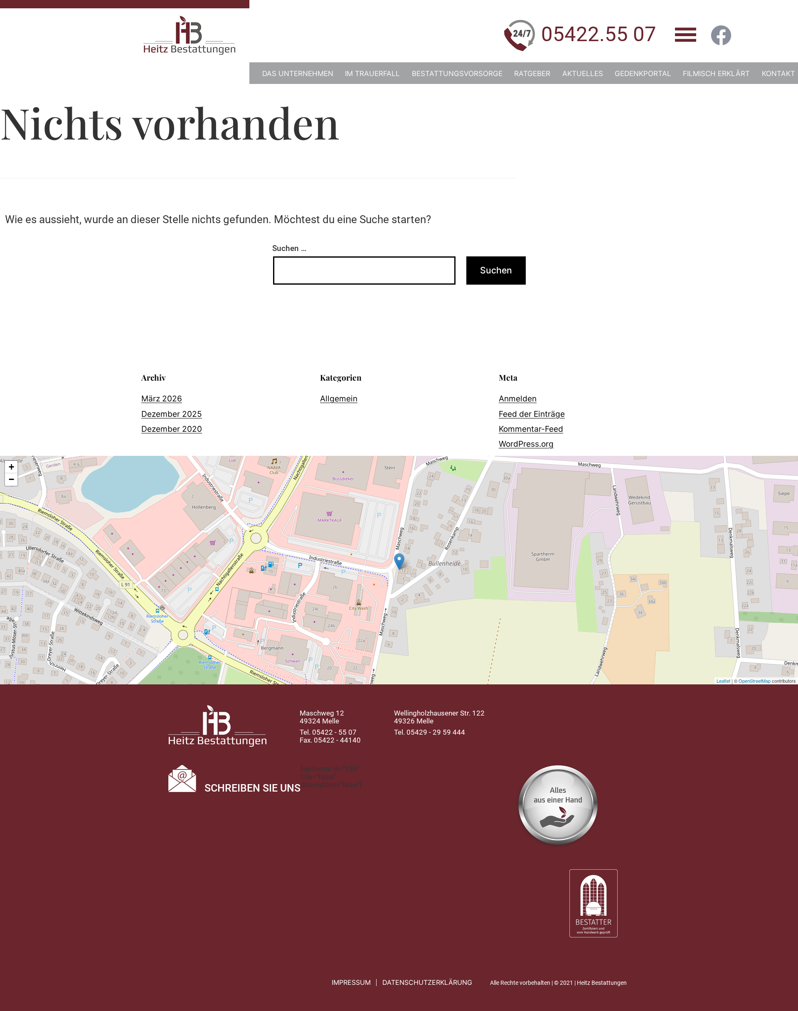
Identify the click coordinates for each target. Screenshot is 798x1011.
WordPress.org (526, 444)
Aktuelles (582, 73)
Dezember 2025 (171, 414)
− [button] (11, 479)
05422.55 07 (598, 34)
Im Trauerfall (372, 73)
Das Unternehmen (297, 73)
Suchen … (289, 248)
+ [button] (11, 467)
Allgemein (338, 398)
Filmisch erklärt (716, 73)
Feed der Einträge (532, 414)
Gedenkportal (643, 73)
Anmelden (518, 398)
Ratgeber (532, 73)
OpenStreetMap (755, 680)
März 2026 (161, 398)
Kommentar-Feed (531, 429)
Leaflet (723, 680)
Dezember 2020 (171, 429)
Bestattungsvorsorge (457, 73)
